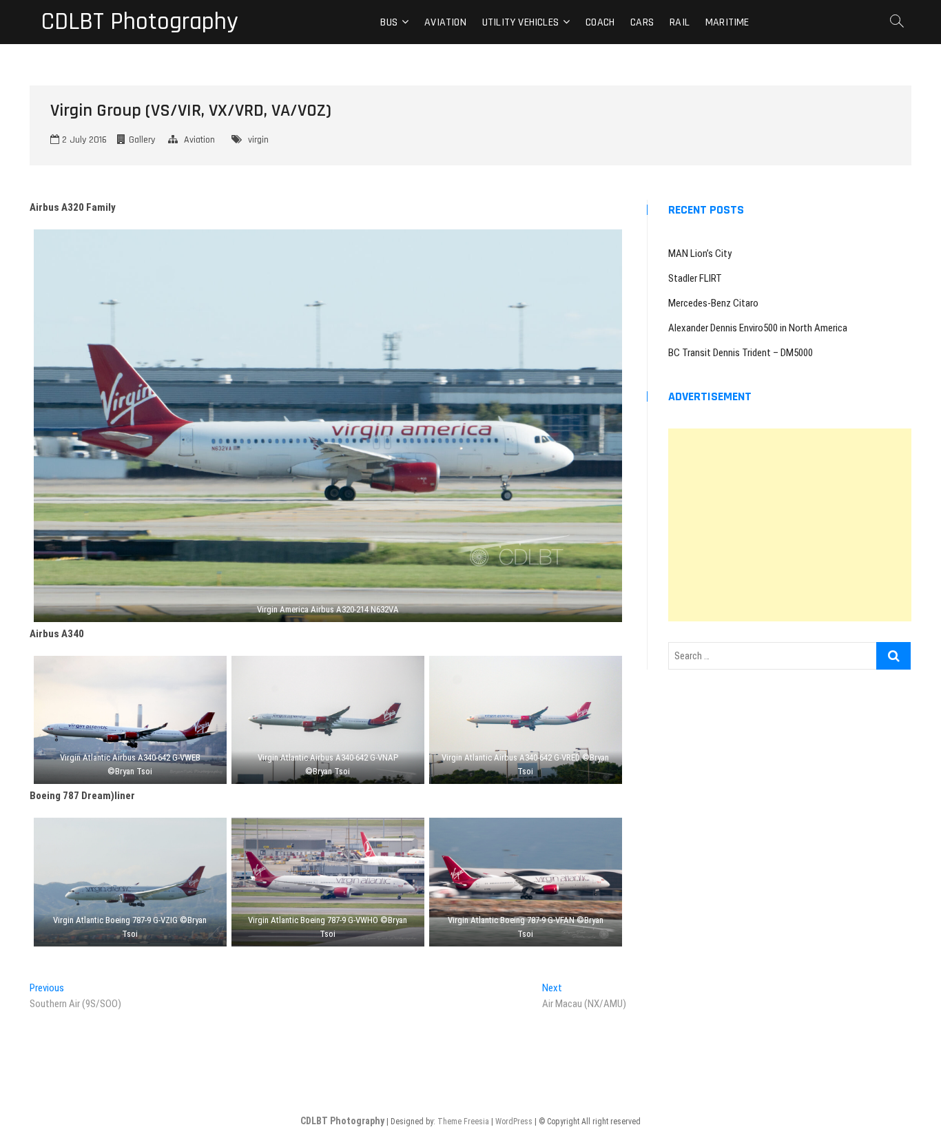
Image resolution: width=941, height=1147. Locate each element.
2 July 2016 (83, 140)
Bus (388, 22)
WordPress (513, 1121)
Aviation (445, 22)
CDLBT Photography (139, 22)
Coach (600, 22)
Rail (680, 22)
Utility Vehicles (520, 22)
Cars (642, 22)
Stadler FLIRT (695, 278)
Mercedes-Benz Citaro (713, 303)
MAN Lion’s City (700, 253)
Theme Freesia (463, 1121)
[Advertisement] (789, 524)
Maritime (727, 22)
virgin (258, 140)
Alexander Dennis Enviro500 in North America (757, 328)
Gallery (142, 140)
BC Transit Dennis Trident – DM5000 (740, 353)
